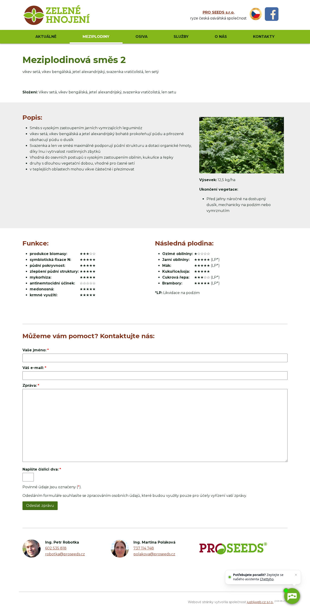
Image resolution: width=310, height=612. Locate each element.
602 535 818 (55, 548)
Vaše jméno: (34, 350)
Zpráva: (29, 385)
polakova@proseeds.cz (154, 554)
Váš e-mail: (33, 368)
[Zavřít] (296, 575)
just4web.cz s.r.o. (260, 602)
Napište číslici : (40, 469)
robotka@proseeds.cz (65, 554)
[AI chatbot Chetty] (292, 596)
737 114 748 (143, 548)
